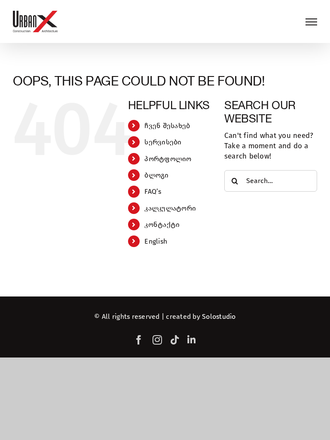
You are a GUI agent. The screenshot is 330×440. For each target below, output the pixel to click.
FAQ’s (152, 191)
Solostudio (219, 316)
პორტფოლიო (167, 159)
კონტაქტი (162, 224)
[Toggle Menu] (311, 21)
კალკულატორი (170, 208)
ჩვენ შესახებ (167, 126)
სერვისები (162, 142)
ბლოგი (156, 175)
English (155, 241)
